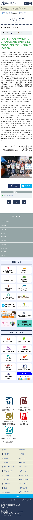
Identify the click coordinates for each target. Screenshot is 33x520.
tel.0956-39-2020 (5, 513)
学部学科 (3, 229)
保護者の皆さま (15, 8)
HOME (3, 12)
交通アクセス (23, 471)
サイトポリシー (24, 466)
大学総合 (3, 225)
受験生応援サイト (5, 8)
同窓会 (3, 255)
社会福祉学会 (7, 492)
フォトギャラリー (24, 483)
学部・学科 (6, 454)
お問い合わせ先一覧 (9, 466)
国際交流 (3, 240)
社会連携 (3, 252)
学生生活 (3, 244)
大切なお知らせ (5, 222)
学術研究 (3, 237)
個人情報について (15, 499)
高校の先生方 (23, 8)
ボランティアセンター (17, 32)
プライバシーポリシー (9, 471)
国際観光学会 (23, 488)
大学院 (3, 233)
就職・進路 (4, 248)
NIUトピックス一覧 (11, 12)
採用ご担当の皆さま (6, 9)
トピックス (6, 475)
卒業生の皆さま (16, 9)
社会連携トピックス (22, 12)
